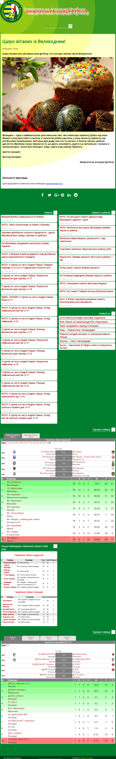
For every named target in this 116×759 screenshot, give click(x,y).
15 (40, 442)
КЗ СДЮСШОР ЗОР (46, 654)
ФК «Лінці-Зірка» (47, 473)
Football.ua (104, 313)
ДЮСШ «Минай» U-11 (45, 659)
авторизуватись (54, 183)
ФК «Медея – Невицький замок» (87, 457)
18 (49, 442)
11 (28, 442)
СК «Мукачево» (48, 451)
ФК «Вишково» (79, 462)
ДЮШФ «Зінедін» (47, 675)
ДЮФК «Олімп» (48, 669)
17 (46, 442)
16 (43, 442)
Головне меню (1, 1)
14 (37, 442)
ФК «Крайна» (79, 473)
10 (25, 442)
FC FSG (76, 669)
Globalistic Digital (86, 758)
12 (31, 442)
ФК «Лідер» (50, 462)
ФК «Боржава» (48, 457)
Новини (48, 212)
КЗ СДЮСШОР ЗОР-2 (82, 659)
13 (34, 442)
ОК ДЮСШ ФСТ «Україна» (43, 664)
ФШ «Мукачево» (80, 654)
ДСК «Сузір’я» (78, 675)
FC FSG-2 (76, 664)
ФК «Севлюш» (49, 468)
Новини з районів (101, 212)
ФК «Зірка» (77, 451)
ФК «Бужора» (78, 468)
